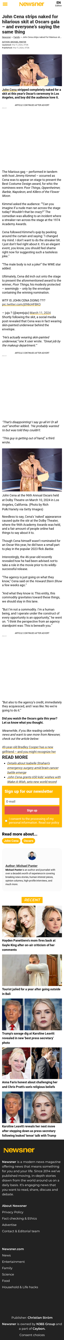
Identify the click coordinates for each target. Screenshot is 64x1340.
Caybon (39, 1329)
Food (6, 1281)
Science (8, 1274)
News (6, 1255)
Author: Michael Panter (14, 42)
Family (16, 37)
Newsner (6, 37)
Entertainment (13, 1262)
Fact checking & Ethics (19, 1218)
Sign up (32, 810)
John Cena (9, 89)
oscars (28, 841)
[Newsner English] (31, 4)
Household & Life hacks (20, 1287)
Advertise (9, 1225)
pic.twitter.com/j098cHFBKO (21, 304)
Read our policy (49, 822)
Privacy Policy (12, 1212)
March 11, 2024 (40, 313)
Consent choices (32, 1335)
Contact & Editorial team (21, 1231)
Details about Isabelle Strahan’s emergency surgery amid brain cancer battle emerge (32, 767)
